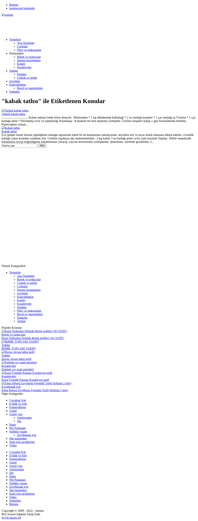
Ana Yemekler (25, 43)
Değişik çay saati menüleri (18, 369)
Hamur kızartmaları (29, 60)
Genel (13, 410)
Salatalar (14, 91)
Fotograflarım (17, 407)
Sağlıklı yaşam (18, 431)
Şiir (19, 421)
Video (13, 445)
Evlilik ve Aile (18, 403)
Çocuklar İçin (17, 400)
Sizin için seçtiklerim (22, 442)
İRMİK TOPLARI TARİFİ (18, 348)
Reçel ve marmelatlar (30, 88)
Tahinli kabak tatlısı (13, 114)
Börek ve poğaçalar (29, 56)
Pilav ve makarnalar (29, 50)
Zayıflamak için (11, 386)
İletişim (13, 4)
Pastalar (21, 74)
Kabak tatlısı (9, 131)
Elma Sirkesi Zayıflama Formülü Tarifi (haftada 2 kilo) (35, 390)
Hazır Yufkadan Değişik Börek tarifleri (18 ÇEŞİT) (33, 338)
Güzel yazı (15, 414)
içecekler (14, 81)
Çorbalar (22, 46)
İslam (12, 424)
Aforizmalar (24, 417)
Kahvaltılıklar (17, 84)
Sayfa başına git (11, 517)
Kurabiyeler (24, 67)
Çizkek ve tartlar (27, 77)
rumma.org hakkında (22, 8)
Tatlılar (13, 70)
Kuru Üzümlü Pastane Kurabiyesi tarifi (25, 379)
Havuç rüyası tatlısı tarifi (16, 359)
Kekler (21, 63)
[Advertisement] (72, 25)
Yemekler (15, 39)
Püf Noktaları (17, 428)
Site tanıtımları (18, 438)
